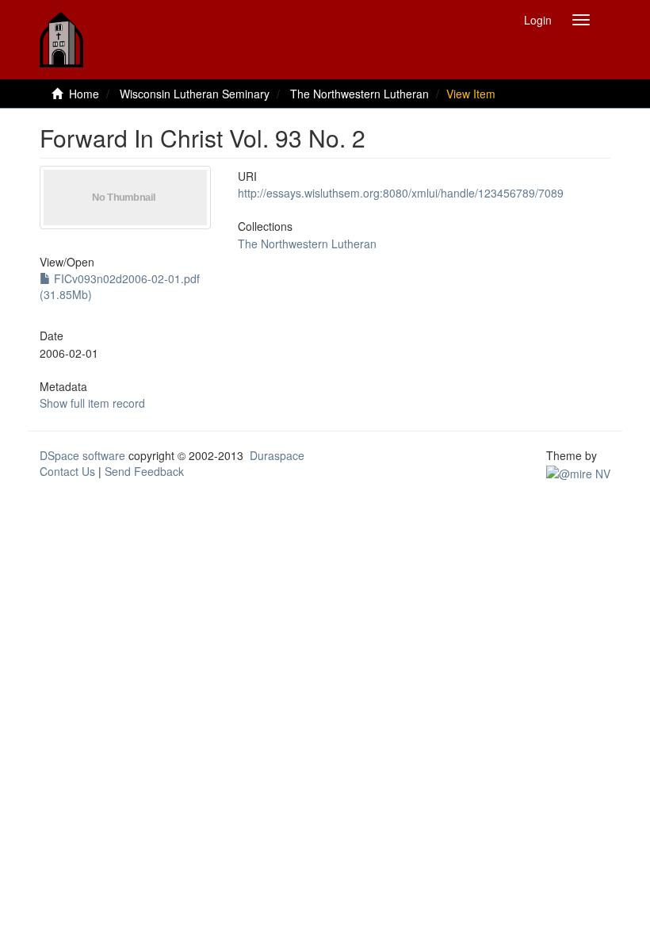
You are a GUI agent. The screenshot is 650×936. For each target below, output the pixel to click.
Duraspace (277, 455)
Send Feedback (144, 471)
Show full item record (92, 403)
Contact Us (67, 471)
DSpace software (82, 455)
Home (84, 94)
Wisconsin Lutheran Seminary (195, 94)
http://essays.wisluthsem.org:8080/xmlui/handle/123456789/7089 (401, 193)
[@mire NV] (578, 471)
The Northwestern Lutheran (359, 94)
